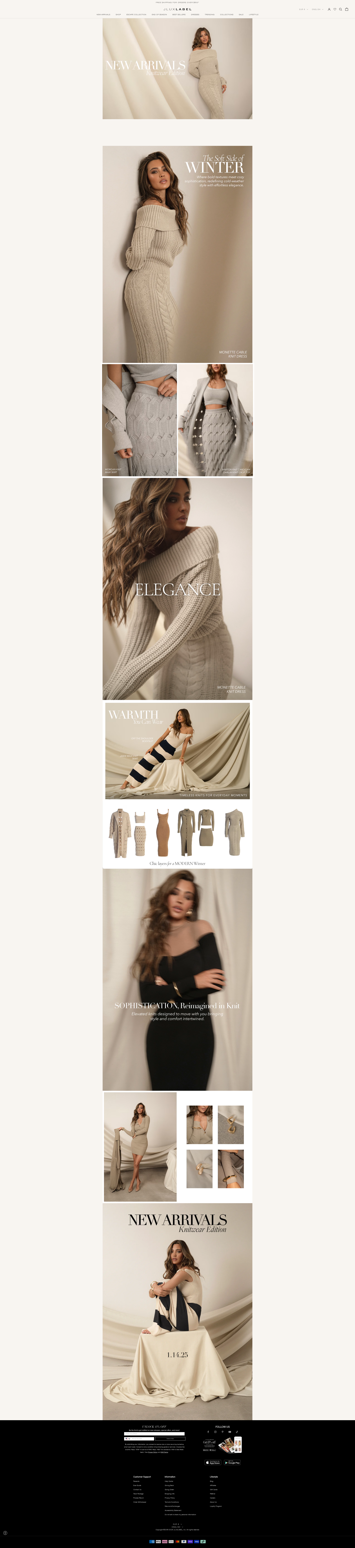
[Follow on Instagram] (215, 1431)
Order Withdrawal (139, 1502)
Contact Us (137, 1489)
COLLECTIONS (226, 15)
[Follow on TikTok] (237, 1431)
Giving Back (169, 1485)
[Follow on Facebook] (208, 1431)
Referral (212, 1494)
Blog (211, 1481)
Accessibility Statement (173, 1510)
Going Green (169, 1489)
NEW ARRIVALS (103, 15)
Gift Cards (213, 1489)
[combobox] (127, 1438)
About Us (213, 1502)
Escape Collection (136, 15)
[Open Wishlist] (335, 9)
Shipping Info (169, 1494)
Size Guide (137, 1485)
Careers (212, 1498)
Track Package (138, 1494)
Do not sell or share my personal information (180, 1514)
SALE (241, 15)
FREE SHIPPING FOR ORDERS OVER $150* (177, 2)
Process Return (138, 1498)
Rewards (136, 1481)
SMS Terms (164, 1452)
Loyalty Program (216, 1506)
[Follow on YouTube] (229, 1431)
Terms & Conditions (172, 1502)
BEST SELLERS (179, 15)
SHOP (118, 15)
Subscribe (170, 1438)
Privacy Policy (153, 1452)
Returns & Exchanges (172, 1506)
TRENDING (210, 15)
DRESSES (195, 15)
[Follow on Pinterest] (222, 1431)
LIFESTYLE (253, 15)
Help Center (169, 1481)
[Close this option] (5, 1533)
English (316, 9)
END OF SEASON (159, 15)
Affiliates (213, 1485)
